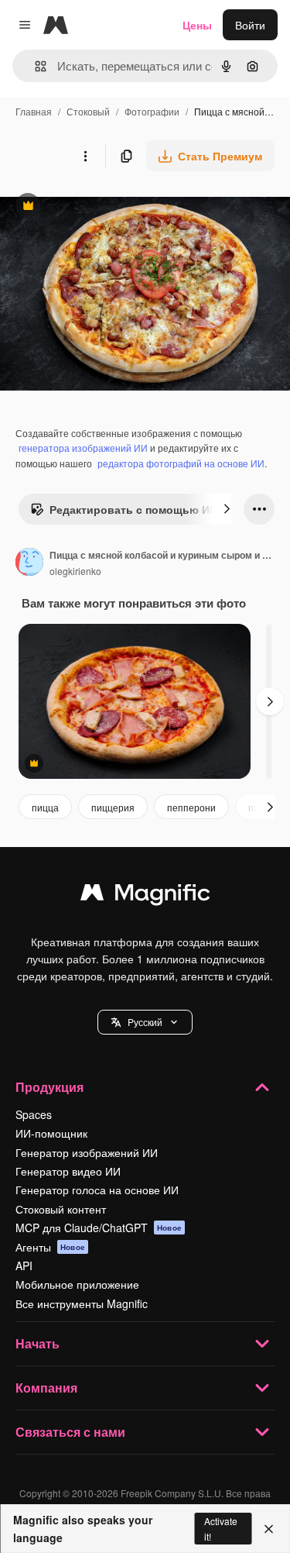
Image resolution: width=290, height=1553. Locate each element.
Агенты (50, 1247)
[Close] (269, 1529)
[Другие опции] (85, 155)
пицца (45, 807)
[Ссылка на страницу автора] (29, 563)
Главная (33, 111)
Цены (197, 25)
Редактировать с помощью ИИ (123, 513)
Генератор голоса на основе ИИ (97, 1189)
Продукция (49, 1087)
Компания (46, 1387)
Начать (37, 1343)
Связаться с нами (70, 1432)
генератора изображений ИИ (83, 447)
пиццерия (113, 807)
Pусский (145, 1021)
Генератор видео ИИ (68, 1171)
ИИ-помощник (51, 1133)
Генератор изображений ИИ (86, 1152)
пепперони (191, 807)
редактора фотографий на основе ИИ (180, 463)
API (23, 1265)
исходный (103, 207)
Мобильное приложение (77, 1284)
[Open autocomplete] (34, 66)
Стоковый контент (60, 1209)
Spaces (33, 1114)
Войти (250, 25)
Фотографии (152, 111)
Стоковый (88, 111)
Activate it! (220, 1528)
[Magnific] (145, 895)
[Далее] (227, 509)
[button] (145, 1022)
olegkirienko (75, 570)
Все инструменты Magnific (81, 1303)
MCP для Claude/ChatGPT (98, 1227)
